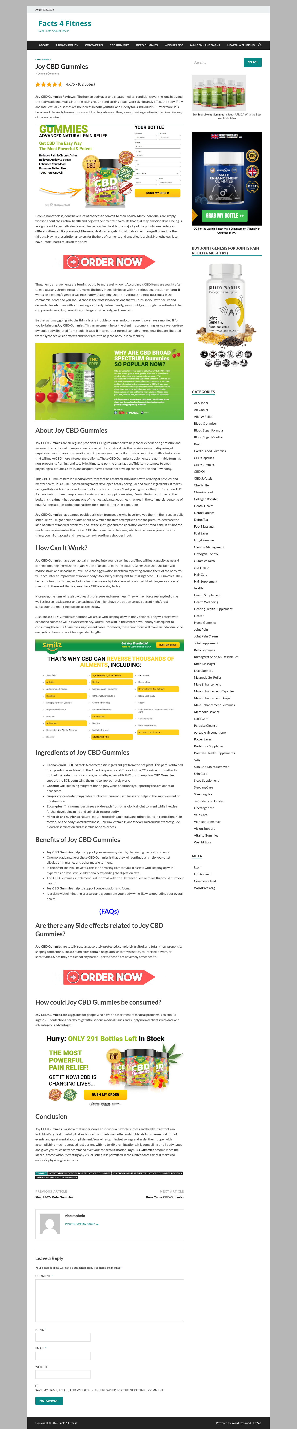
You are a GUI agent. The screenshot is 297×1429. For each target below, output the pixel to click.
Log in (198, 867)
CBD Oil (199, 471)
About (44, 45)
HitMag (256, 1423)
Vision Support (204, 828)
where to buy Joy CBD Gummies (56, 1177)
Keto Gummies (147, 45)
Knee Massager (204, 664)
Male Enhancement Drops (212, 698)
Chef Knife (201, 485)
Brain (197, 444)
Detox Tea (201, 519)
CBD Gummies (119, 45)
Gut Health (202, 567)
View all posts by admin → (82, 1224)
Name (40, 1329)
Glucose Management (209, 547)
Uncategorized (204, 808)
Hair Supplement (205, 581)
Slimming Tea (203, 794)
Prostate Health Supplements (214, 753)
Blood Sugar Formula (208, 430)
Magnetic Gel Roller (207, 677)
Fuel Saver (201, 533)
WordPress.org (204, 888)
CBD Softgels (203, 478)
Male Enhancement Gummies (214, 705)
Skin (197, 760)
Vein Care (200, 815)
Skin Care (200, 773)
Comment (44, 1276)
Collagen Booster (206, 499)
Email (40, 1348)
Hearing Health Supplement (213, 609)
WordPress (239, 1423)
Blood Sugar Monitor (208, 437)
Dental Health (204, 506)
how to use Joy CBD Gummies (67, 1173)
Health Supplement (207, 595)
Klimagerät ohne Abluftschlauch (216, 657)
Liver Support (203, 670)
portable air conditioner (210, 732)
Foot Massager (204, 526)
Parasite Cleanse (205, 725)
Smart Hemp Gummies (211, 114)
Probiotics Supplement (210, 746)
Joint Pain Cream (206, 636)
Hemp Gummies (205, 622)
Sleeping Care (203, 787)
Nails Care (201, 718)
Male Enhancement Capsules (214, 691)
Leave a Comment (48, 73)
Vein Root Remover (207, 821)
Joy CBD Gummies (99, 1173)
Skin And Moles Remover (211, 767)
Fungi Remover (204, 540)
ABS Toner (201, 403)
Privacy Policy (67, 45)
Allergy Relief (203, 416)
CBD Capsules (204, 458)
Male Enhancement (205, 45)
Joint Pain (201, 629)
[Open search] (260, 45)
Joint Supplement (206, 643)
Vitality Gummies (206, 835)
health (198, 588)
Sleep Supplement (206, 780)
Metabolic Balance (207, 712)
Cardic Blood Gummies (210, 451)
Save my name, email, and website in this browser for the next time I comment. (99, 1390)
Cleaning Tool (203, 492)
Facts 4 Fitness (64, 23)
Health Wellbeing (241, 45)
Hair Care (200, 574)
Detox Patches (204, 512)
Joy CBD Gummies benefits (129, 1173)
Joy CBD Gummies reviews (165, 1173)
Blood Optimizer (205, 423)
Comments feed (205, 881)
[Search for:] (227, 62)
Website (41, 1366)
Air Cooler (201, 410)
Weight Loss (174, 45)
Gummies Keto (204, 561)
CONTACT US (94, 45)
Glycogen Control (206, 554)
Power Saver (202, 739)
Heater (199, 615)
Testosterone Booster (209, 801)
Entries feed (202, 874)
